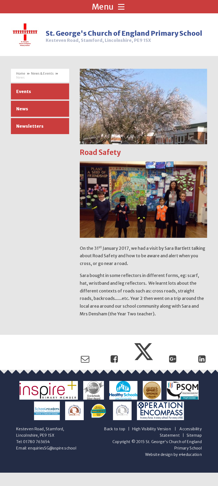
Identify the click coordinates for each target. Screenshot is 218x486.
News (20, 77)
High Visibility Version (151, 429)
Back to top (114, 429)
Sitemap (194, 435)
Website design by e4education (173, 454)
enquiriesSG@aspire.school (52, 448)
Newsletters (30, 126)
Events (23, 91)
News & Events (42, 73)
